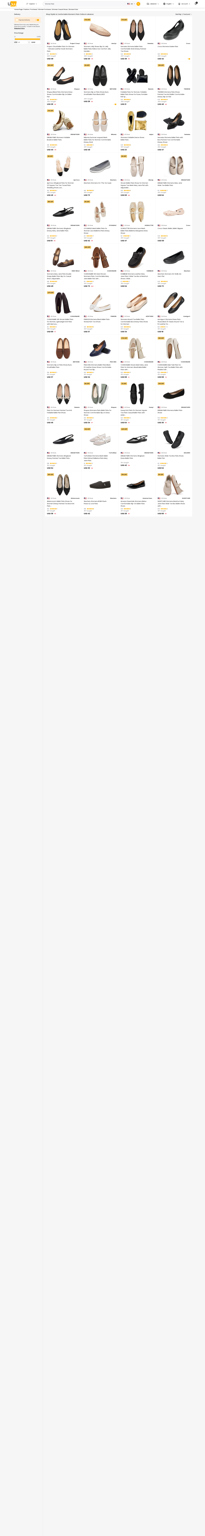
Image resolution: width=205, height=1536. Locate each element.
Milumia (113, 134)
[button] (153, 4)
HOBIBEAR (150, 271)
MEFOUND (113, 89)
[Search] (138, 4)
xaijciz (151, 134)
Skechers (113, 180)
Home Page (18, 9)
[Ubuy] (12, 3)
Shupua (77, 89)
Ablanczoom (75, 498)
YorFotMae (112, 453)
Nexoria (150, 89)
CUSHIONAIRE (111, 271)
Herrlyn (113, 43)
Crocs (188, 43)
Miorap (151, 180)
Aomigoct (186, 316)
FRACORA (113, 362)
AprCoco (76, 180)
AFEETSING (149, 316)
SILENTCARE (186, 498)
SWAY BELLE (76, 271)
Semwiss (150, 43)
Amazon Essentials (148, 498)
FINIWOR (113, 316)
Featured (186, 14)
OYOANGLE (112, 225)
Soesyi (151, 407)
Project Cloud (75, 43)
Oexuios (77, 407)
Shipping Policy (19, 28)
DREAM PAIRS (75, 134)
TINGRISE (187, 89)
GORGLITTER (149, 225)
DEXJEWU (187, 453)
